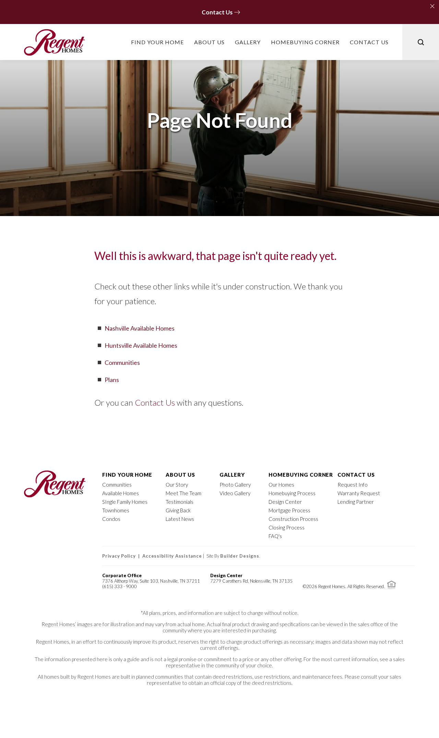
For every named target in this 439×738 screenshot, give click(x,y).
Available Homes (120, 493)
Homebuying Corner (301, 475)
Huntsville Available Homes (141, 345)
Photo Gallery (235, 484)
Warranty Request (358, 493)
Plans (112, 379)
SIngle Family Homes (124, 502)
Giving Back (178, 510)
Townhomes (115, 510)
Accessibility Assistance (172, 556)
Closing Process (287, 527)
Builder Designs (239, 556)
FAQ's (275, 536)
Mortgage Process (289, 510)
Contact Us (155, 402)
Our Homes (281, 484)
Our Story (177, 484)
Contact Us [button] (369, 42)
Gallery (248, 42)
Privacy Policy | (122, 556)
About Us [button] (209, 42)
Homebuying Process (292, 493)
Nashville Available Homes (140, 328)
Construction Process (293, 519)
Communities (122, 362)
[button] (431, 4)
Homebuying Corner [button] (305, 42)
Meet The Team (183, 493)
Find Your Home (127, 475)
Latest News (180, 519)
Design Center (285, 502)
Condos (111, 519)
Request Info (352, 484)
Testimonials (179, 502)
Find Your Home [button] (157, 42)
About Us (180, 475)
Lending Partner (355, 502)
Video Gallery (235, 493)
